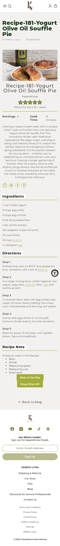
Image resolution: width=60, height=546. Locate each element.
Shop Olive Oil (30, 384)
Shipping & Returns (30, 473)
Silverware (15, 372)
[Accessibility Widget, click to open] (54, 273)
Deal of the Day (30, 377)
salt (20, 245)
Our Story (30, 478)
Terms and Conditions (30, 507)
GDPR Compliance (30, 522)
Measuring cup (18, 369)
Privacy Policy (30, 512)
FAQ (30, 483)
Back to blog (32, 402)
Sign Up (30, 456)
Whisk (13, 362)
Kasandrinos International (34, 539)
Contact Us (30, 499)
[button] (4, 6)
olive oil (17, 240)
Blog (30, 489)
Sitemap (30, 527)
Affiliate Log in (30, 532)
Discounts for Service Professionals (30, 494)
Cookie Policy (30, 517)
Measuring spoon (20, 365)
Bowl (12, 359)
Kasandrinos (30, 96)
